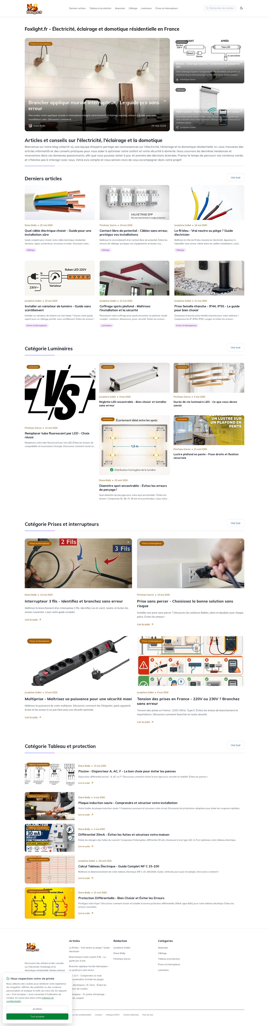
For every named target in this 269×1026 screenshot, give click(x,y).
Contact (98, 1015)
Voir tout (235, 177)
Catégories (165, 941)
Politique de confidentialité (79, 1015)
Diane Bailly (31, 225)
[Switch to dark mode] (241, 8)
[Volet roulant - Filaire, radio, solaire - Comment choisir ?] (209, 108)
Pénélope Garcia (108, 225)
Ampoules (120, 8)
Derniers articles (77, 8)
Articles (74, 941)
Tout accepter (37, 1016)
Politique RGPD (113, 1015)
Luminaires (146, 8)
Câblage (133, 8)
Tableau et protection (100, 8)
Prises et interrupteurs (167, 8)
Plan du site (147, 1015)
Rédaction (120, 941)
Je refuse (37, 1008)
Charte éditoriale (131, 1015)
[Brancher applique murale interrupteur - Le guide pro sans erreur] (97, 84)
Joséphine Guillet (182, 225)
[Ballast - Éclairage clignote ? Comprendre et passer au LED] (209, 60)
